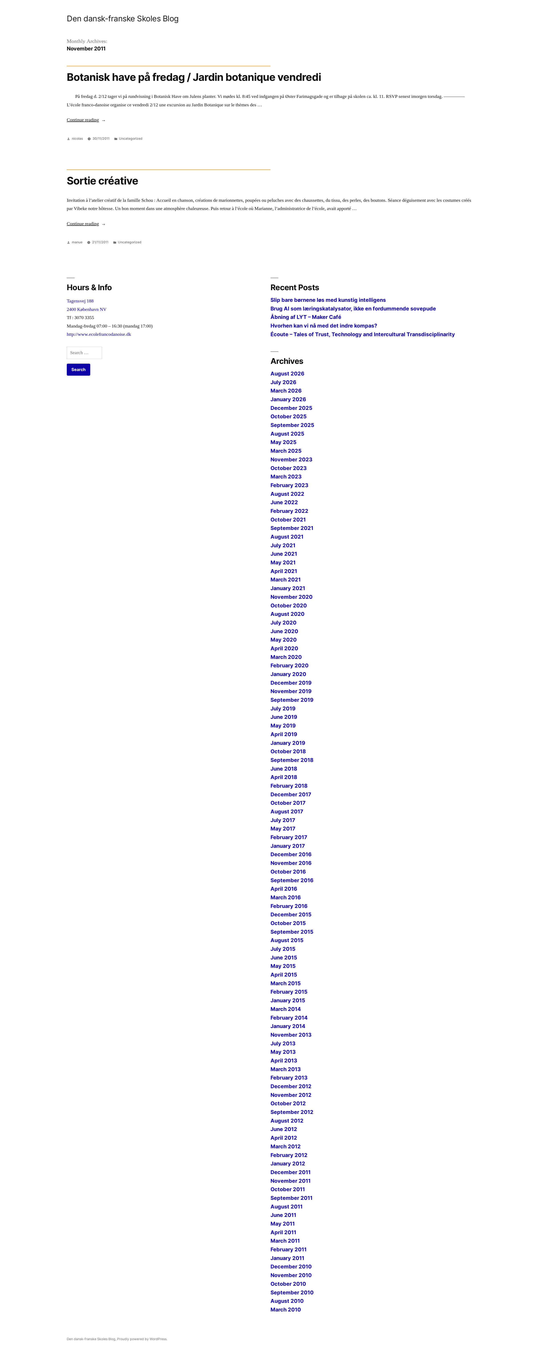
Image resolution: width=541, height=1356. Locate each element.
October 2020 (288, 605)
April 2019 (283, 734)
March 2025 (286, 451)
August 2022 (287, 494)
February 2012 (288, 1155)
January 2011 (287, 1258)
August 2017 (286, 811)
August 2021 (286, 537)
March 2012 (285, 1146)
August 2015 (286, 940)
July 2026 (283, 382)
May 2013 (283, 1052)
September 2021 (291, 528)
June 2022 (284, 502)
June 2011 (283, 1215)
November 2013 (290, 1035)
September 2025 (292, 425)
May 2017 (282, 828)
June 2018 (283, 768)
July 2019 (282, 708)
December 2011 (290, 1172)
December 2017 (290, 794)
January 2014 (287, 1026)
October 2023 (288, 468)
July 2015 (282, 949)
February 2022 (289, 511)
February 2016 (288, 906)
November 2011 (290, 1181)
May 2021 (283, 562)
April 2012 (283, 1138)
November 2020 (291, 597)
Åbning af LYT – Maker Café (305, 317)
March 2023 (286, 476)
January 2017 (287, 846)
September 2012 (291, 1112)
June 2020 (284, 631)
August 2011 (286, 1206)
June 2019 (283, 717)
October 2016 (288, 871)
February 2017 (288, 837)
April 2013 (283, 1060)
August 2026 (287, 373)
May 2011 (282, 1224)
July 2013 (282, 1043)
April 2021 (283, 571)
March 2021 (285, 579)
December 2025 (291, 408)
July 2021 (282, 545)
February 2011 (288, 1249)
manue (77, 242)
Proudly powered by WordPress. (142, 1339)
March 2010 (285, 1309)
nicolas (77, 139)
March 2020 (286, 657)
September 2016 (291, 880)
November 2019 (290, 691)
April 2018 (283, 777)
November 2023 (291, 459)
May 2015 (283, 966)
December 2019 (290, 683)
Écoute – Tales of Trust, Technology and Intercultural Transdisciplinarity (362, 334)
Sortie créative (102, 180)
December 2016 (290, 854)
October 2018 (288, 751)
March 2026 (286, 390)
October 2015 (288, 923)
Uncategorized (130, 139)
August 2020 (287, 614)
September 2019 (291, 700)
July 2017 (282, 820)
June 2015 (283, 957)
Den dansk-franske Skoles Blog (123, 18)
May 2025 (283, 442)
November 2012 (290, 1095)
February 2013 (288, 1077)
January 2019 (287, 743)
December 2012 (290, 1086)
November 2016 (290, 863)
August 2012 (286, 1121)
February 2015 (288, 992)
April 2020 (284, 648)
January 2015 (287, 1000)
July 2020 (283, 622)
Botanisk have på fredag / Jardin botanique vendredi (194, 77)
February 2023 (289, 485)
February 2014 (289, 1018)
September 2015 (291, 932)
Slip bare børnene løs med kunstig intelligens (328, 300)
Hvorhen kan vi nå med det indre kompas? (323, 325)
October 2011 (287, 1189)
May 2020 (283, 640)
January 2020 (288, 674)
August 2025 (287, 434)
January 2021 (287, 588)
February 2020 (289, 665)
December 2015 (290, 914)
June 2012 (283, 1129)
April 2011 (283, 1232)
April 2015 (283, 974)
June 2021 (283, 554)
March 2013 (285, 1069)
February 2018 (288, 786)
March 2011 (285, 1241)
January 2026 (288, 399)
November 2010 (291, 1275)
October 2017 (288, 803)
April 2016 (283, 889)
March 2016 (285, 897)
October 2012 (288, 1103)
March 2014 (285, 1009)
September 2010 (292, 1292)
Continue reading (86, 120)
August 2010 (287, 1301)
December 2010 (291, 1266)
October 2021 (288, 519)
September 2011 (291, 1198)
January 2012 (287, 1163)
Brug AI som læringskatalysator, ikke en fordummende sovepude (353, 308)
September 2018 (291, 760)
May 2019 (283, 725)
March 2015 (285, 983)
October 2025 (288, 416)
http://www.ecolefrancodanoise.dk (99, 334)
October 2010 (288, 1284)
